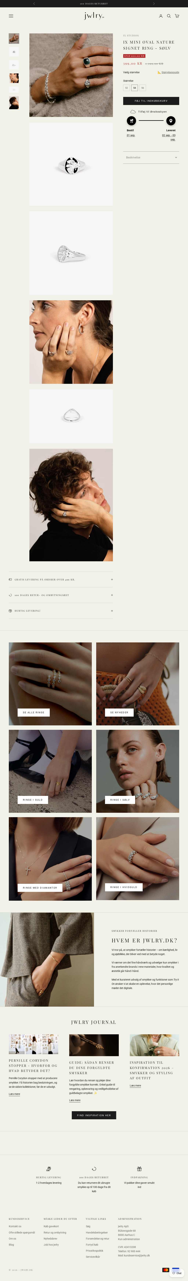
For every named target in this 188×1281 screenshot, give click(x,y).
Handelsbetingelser (97, 1232)
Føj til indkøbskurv (151, 100)
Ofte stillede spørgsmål (22, 1232)
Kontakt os (15, 1226)
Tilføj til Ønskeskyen (152, 111)
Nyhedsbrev (50, 1238)
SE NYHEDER (119, 712)
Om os (12, 1238)
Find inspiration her (94, 1115)
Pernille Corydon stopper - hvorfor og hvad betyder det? (33, 1065)
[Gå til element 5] (14, 89)
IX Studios (131, 35)
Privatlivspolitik (94, 1250)
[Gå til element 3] (14, 65)
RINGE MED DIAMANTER (40, 887)
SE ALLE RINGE (33, 712)
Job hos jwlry (51, 1244)
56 (142, 87)
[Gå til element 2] (14, 52)
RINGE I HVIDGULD (123, 887)
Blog (11, 1244)
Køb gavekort (51, 1226)
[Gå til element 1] (14, 38)
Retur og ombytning (55, 1232)
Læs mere (14, 1093)
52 (126, 87)
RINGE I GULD (33, 799)
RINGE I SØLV (120, 799)
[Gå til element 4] (14, 78)
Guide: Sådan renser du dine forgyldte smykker (91, 1067)
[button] (151, 157)
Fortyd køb (92, 1244)
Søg (88, 1226)
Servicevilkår (93, 1256)
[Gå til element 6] (14, 103)
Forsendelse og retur (97, 1238)
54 (134, 87)
